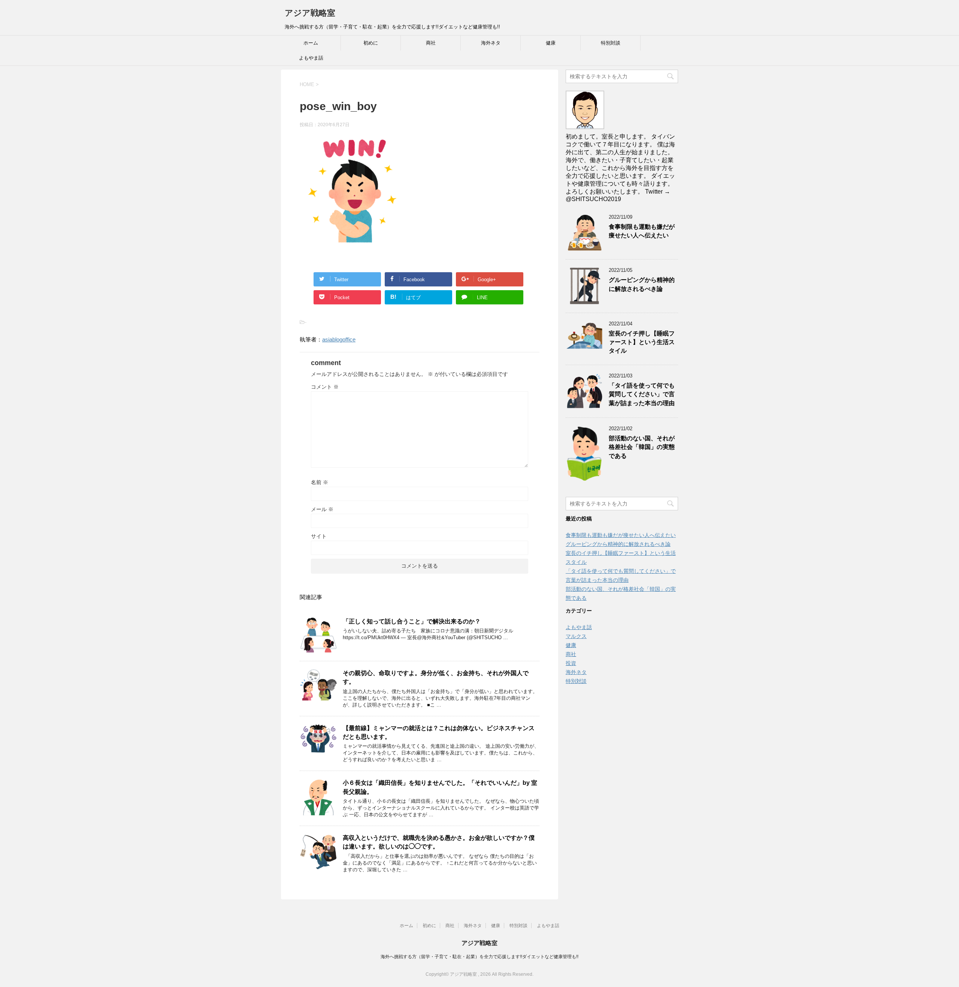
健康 (551, 43)
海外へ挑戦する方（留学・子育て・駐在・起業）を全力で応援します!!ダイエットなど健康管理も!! (479, 956)
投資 (571, 663)
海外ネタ (490, 43)
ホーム (310, 43)
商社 (431, 43)
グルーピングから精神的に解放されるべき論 (642, 284)
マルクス (576, 636)
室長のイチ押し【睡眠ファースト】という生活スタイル (642, 342)
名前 (319, 482)
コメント (325, 387)
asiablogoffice (339, 339)
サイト (319, 536)
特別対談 (610, 43)
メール (322, 509)
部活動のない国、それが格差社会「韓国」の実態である (642, 447)
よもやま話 (311, 58)
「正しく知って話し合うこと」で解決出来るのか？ (412, 621)
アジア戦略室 (310, 13)
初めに (370, 43)
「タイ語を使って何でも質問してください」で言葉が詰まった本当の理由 (642, 394)
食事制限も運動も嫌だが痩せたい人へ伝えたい (642, 231)
